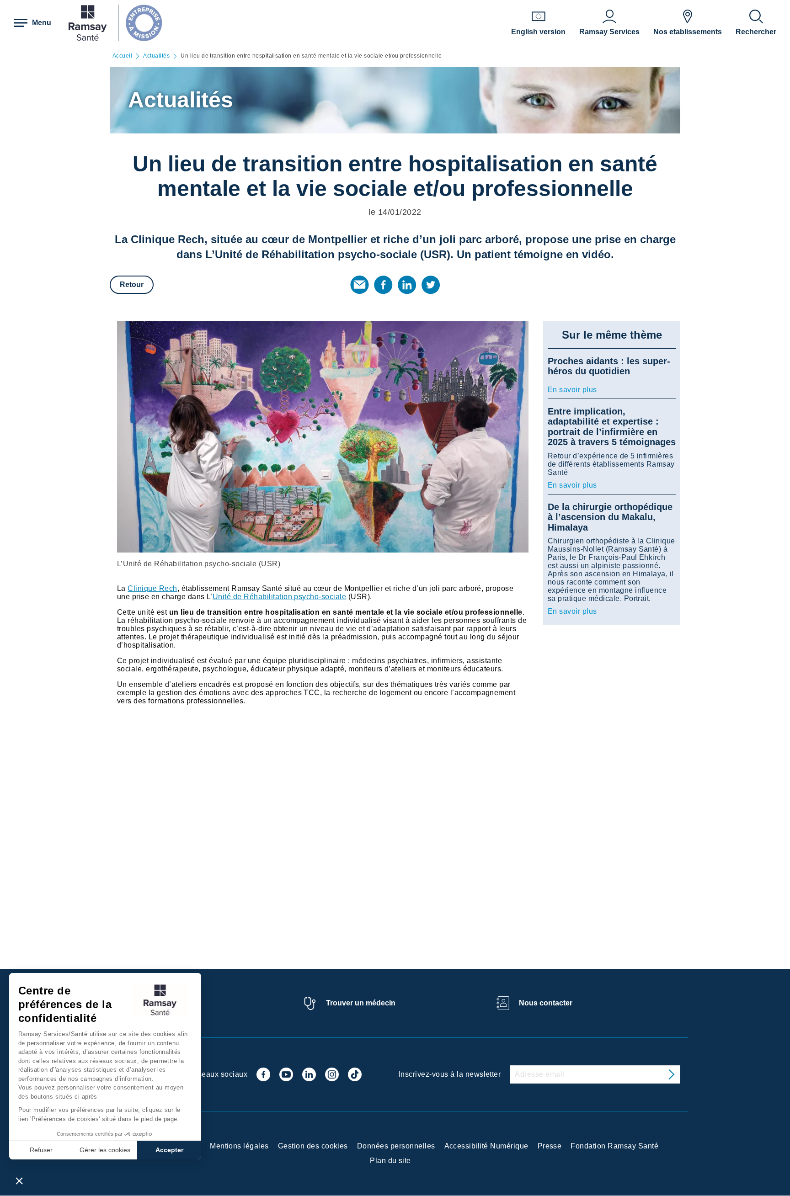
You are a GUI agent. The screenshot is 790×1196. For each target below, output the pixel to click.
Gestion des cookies (313, 1146)
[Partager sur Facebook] (383, 285)
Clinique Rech (152, 588)
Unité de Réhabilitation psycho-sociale (279, 597)
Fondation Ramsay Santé (614, 1146)
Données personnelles (396, 1146)
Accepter (169, 1149)
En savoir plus (572, 389)
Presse (550, 1146)
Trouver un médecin (360, 1003)
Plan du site (390, 1160)
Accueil (122, 56)
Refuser (41, 1149)
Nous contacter (545, 1003)
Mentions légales (239, 1146)
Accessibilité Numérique (486, 1146)
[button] (19, 1180)
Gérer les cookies (105, 1149)
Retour (132, 284)
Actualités (156, 56)
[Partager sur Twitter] (431, 285)
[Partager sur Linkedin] (407, 285)
